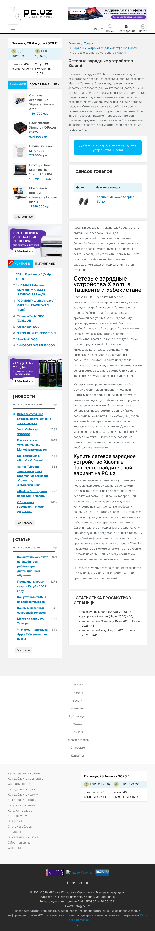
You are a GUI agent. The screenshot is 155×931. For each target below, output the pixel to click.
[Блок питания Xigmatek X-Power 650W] (20, 128)
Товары (89, 43)
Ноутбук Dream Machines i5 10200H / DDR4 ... (42, 169)
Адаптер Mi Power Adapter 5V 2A (115, 199)
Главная (74, 43)
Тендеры (14, 832)
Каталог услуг (18, 816)
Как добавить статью (23, 800)
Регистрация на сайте (24, 773)
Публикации (77, 716)
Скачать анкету (19, 784)
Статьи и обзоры (20, 826)
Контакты (77, 755)
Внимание (18, 84)
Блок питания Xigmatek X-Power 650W (42, 127)
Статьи (77, 724)
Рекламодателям (77, 739)
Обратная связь (19, 842)
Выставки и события (23, 837)
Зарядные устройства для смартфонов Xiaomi (105, 48)
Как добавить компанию (25, 778)
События (77, 732)
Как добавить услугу (23, 794)
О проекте (77, 747)
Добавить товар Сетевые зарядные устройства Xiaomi (107, 147)
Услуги (77, 700)
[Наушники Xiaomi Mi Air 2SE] (20, 151)
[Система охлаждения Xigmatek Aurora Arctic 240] (20, 100)
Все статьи (23, 650)
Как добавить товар (22, 789)
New (56, 84)
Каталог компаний (21, 805)
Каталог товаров (20, 810)
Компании (77, 708)
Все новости (25, 522)
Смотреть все (24, 216)
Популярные (39, 84)
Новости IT (16, 821)
